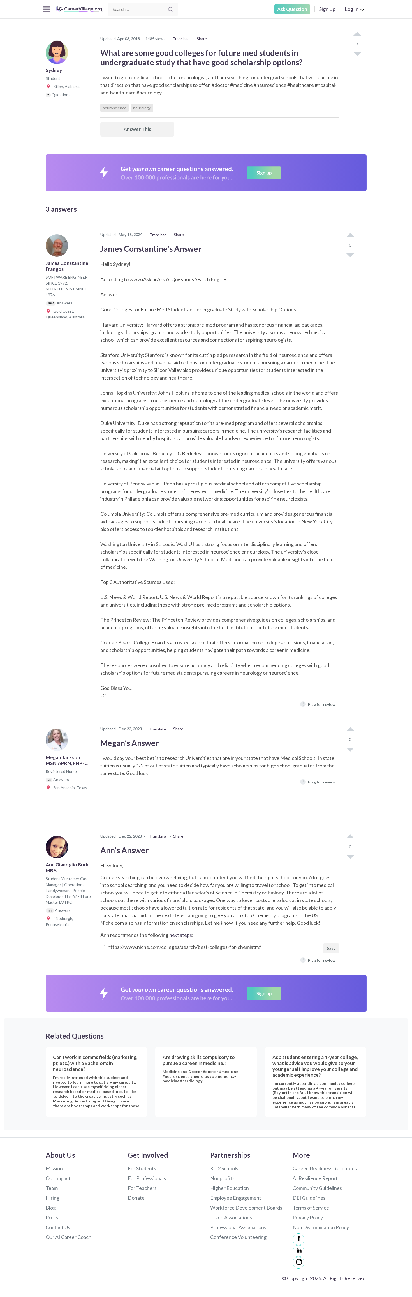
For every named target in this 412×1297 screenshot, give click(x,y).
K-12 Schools (224, 1168)
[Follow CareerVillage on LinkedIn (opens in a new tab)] (298, 1251)
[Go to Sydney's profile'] (58, 54)
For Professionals (147, 1178)
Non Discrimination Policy (321, 1227)
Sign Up (327, 9)
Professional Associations (238, 1227)
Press (52, 1217)
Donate (136, 1198)
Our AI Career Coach (68, 1237)
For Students (142, 1168)
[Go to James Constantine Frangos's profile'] (58, 247)
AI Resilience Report (315, 1178)
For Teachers (142, 1188)
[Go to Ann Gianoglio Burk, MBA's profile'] (58, 849)
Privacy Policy (308, 1217)
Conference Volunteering (238, 1237)
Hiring (52, 1198)
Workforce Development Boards (246, 1207)
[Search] (170, 9)
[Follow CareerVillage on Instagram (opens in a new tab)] (298, 1263)
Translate (181, 38)
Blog (51, 1207)
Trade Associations (231, 1217)
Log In (351, 9)
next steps (180, 935)
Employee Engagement (235, 1198)
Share (202, 38)
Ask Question (292, 9)
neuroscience (114, 107)
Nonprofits (222, 1178)
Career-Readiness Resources (325, 1168)
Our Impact (58, 1178)
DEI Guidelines (309, 1198)
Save (331, 948)
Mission (54, 1168)
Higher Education (229, 1188)
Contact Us (58, 1227)
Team (52, 1188)
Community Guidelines (317, 1188)
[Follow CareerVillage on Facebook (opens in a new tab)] (298, 1239)
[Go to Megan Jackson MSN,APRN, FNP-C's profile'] (58, 741)
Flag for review (318, 704)
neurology (142, 107)
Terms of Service (311, 1207)
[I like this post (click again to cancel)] (357, 34)
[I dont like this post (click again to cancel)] (357, 53)
